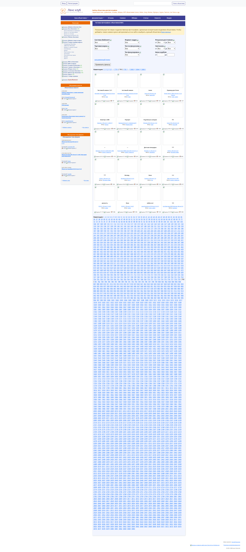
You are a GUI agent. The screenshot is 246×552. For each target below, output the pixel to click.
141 (121, 226)
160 (94, 228)
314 (158, 240)
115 (125, 224)
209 (168, 231)
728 (98, 277)
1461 (103, 351)
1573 (133, 362)
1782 (129, 386)
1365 (141, 339)
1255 (120, 328)
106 (94, 224)
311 (148, 240)
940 (178, 293)
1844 (124, 392)
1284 (154, 330)
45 (117, 219)
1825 (133, 390)
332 (128, 242)
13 (126, 217)
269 (98, 238)
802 (166, 282)
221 (118, 233)
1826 (137, 390)
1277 (124, 330)
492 (121, 256)
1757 (112, 383)
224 (128, 233)
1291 (95, 332)
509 (178, 256)
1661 (150, 372)
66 (169, 219)
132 (182, 224)
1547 (112, 360)
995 (182, 298)
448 (155, 252)
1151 (124, 316)
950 (121, 295)
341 (158, 242)
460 (104, 254)
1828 (146, 390)
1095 (154, 309)
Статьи (145, 18)
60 (154, 219)
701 (98, 275)
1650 (103, 372)
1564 (95, 362)
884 (172, 289)
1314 (103, 335)
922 (118, 293)
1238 (137, 326)
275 (118, 238)
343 (165, 242)
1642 (158, 369)
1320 (129, 335)
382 (115, 247)
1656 (129, 372)
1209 (103, 323)
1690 (95, 376)
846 (135, 286)
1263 (154, 328)
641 (168, 268)
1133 (137, 314)
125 (158, 224)
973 (108, 298)
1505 (112, 356)
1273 (108, 330)
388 (135, 247)
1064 (112, 307)
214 (94, 233)
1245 (167, 326)
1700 (137, 376)
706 (115, 275)
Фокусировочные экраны (70, 55)
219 (111, 233)
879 (155, 289)
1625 (175, 367)
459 (101, 254)
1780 (120, 386)
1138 (158, 314)
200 (138, 231)
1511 (137, 356)
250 (125, 235)
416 (138, 249)
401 (178, 247)
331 (125, 242)
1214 (124, 323)
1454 (163, 349)
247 (115, 235)
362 (138, 245)
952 (128, 295)
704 (108, 275)
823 (148, 284)
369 (162, 245)
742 (145, 277)
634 (145, 268)
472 (145, 254)
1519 (171, 356)
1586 (99, 365)
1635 (129, 369)
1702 (146, 376)
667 (165, 270)
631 (135, 268)
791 (129, 282)
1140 (167, 314)
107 (98, 224)
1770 (167, 383)
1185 (179, 319)
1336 (108, 337)
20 (144, 217)
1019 (99, 302)
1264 (158, 328)
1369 (158, 339)
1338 (116, 337)
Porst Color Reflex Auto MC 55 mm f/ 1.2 (127, 150)
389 (138, 247)
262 (165, 235)
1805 (137, 388)
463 (115, 254)
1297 (120, 332)
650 (108, 270)
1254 (116, 328)
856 (168, 286)
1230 (103, 326)
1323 (141, 335)
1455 (167, 349)
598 (115, 265)
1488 (129, 353)
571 (115, 263)
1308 (167, 332)
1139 (163, 314)
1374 (179, 339)
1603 (171, 365)
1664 (163, 372)
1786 (146, 386)
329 (118, 242)
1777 (108, 386)
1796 (99, 388)
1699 (133, 376)
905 (152, 291)
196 (125, 231)
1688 (175, 374)
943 (98, 295)
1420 (108, 346)
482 (178, 254)
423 (162, 249)
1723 (146, 379)
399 (172, 247)
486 (101, 256)
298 (104, 240)
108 (101, 224)
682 (125, 272)
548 (128, 261)
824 (152, 284)
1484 (112, 353)
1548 (116, 360)
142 (125, 226)
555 (152, 261)
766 (135, 279)
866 (111, 289)
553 (145, 261)
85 (127, 222)
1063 (108, 307)
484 (94, 256)
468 (131, 254)
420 (152, 249)
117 (131, 224)
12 (124, 217)
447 (152, 252)
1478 (175, 351)
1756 (108, 383)
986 (152, 298)
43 (112, 219)
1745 (150, 381)
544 (115, 261)
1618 (146, 367)
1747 (158, 381)
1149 (116, 316)
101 (168, 222)
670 (175, 270)
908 (162, 291)
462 (111, 254)
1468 (133, 351)
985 (148, 298)
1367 (150, 339)
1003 (121, 300)
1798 (108, 388)
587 (168, 263)
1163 (175, 316)
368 (158, 245)
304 (125, 240)
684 (131, 272)
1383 (129, 342)
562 (175, 261)
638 (158, 268)
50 (129, 219)
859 (178, 286)
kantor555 (152, 95)
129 (172, 224)
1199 (150, 321)
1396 (95, 344)
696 (172, 272)
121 (145, 224)
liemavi (106, 124)
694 (165, 272)
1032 (154, 302)
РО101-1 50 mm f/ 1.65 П (105, 206)
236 (168, 233)
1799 (112, 388)
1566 (103, 362)
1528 (120, 358)
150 (152, 226)
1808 (150, 388)
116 (128, 224)
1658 (137, 372)
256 (145, 235)
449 (158, 252)
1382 (124, 342)
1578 (154, 362)
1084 (108, 309)
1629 (103, 369)
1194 (129, 321)
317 (168, 240)
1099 (171, 309)
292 (175, 238)
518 (118, 259)
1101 (179, 309)
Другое (66, 58)
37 (97, 219)
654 (121, 270)
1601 (163, 365)
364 (145, 245)
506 (168, 256)
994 (178, 298)
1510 (133, 356)
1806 (141, 388)
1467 (129, 351)
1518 (167, 356)
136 (104, 226)
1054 (158, 305)
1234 (120, 326)
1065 (116, 307)
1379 (112, 342)
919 (108, 293)
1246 (171, 326)
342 (162, 242)
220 (115, 233)
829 (168, 284)
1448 (137, 349)
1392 (167, 342)
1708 (171, 376)
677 (108, 272)
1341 (129, 337)
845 (131, 286)
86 (129, 222)
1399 (108, 344)
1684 (158, 374)
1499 (175, 353)
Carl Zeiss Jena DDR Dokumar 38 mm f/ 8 (173, 206)
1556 (150, 360)
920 (111, 293)
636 (152, 268)
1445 (124, 349)
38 (99, 219)
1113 (141, 312)
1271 (99, 330)
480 (172, 254)
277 (125, 238)
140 (118, 226)
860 (182, 286)
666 (162, 270)
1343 (137, 337)
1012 (159, 300)
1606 (95, 367)
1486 (120, 353)
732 (111, 277)
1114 (146, 312)
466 (125, 254)
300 (111, 240)
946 (108, 295)
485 (98, 256)
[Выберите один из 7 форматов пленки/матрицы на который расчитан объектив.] (137, 40)
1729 (171, 379)
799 (156, 282)
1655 (124, 372)
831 (175, 284)
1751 (175, 381)
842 (121, 286)
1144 (95, 316)
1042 (108, 305)
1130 (124, 314)
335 (138, 242)
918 (104, 293)
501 (152, 256)
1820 (112, 390)
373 (175, 245)
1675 (120, 374)
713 (138, 275)
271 (104, 238)
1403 (124, 344)
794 (139, 282)
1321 (133, 335)
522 (131, 259)
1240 (146, 326)
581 (148, 263)
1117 (158, 312)
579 (141, 263)
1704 (154, 376)
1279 (133, 330)
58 (149, 219)
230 (148, 233)
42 (109, 219)
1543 (95, 360)
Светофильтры (67, 48)
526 (145, 259)
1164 (179, 316)
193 (115, 231)
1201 (158, 321)
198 (131, 231)
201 (141, 231)
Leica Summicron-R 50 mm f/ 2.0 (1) (150, 206)
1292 (99, 332)
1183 (171, 319)
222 (121, 233)
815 (121, 284)
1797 (103, 388)
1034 (163, 302)
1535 (150, 358)
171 (131, 228)
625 (115, 268)
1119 (167, 312)
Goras (69, 161)
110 (108, 224)
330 (121, 242)
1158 (154, 316)
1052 (150, 305)
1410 (154, 344)
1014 (168, 300)
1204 (171, 321)
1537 (158, 358)
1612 (120, 367)
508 (175, 256)
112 (115, 224)
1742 (137, 381)
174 (141, 228)
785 (109, 282)
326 (108, 242)
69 (177, 219)
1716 (116, 379)
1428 (141, 346)
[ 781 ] (125, 69)
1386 (141, 342)
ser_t (129, 180)
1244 (163, 326)
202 (145, 231)
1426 (133, 346)
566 (98, 263)
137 (108, 226)
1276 (120, 330)
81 (117, 222)
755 (98, 279)
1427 (137, 346)
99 (162, 222)
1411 (158, 344)
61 (157, 219)
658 (135, 270)
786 (112, 282)
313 (155, 240)
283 (145, 238)
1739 (124, 381)
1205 (175, 321)
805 (176, 282)
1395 (179, 342)
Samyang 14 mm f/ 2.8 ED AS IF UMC (105, 150)
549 (131, 261)
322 (94, 242)
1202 (163, 321)
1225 (171, 323)
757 (104, 279)
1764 (141, 383)
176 (148, 228)
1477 (171, 351)
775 (165, 279)
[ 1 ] (104, 69)
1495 (158, 353)
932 (152, 293)
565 (94, 263)
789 (122, 282)
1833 (167, 390)
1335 (103, 337)
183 (172, 228)
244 (104, 235)
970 (98, 298)
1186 (95, 321)
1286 (163, 330)
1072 (146, 307)
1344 (141, 337)
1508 (124, 356)
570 (111, 263)
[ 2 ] (107, 69)
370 (165, 245)
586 (165, 263)
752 (178, 277)
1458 (179, 349)
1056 (167, 305)
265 (175, 235)
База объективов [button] (80, 18)
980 (131, 298)
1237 (133, 326)
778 (175, 279)
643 (175, 268)
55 (142, 219)
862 (98, 289)
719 (158, 275)
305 (128, 240)
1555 (146, 360)
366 (152, 245)
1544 (99, 360)
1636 (133, 369)
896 (121, 291)
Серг (66, 108)
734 (118, 277)
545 (118, 261)
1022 (112, 302)
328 (115, 242)
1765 (146, 383)
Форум (169, 18)
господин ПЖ (71, 146)
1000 (108, 300)
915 (94, 293)
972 (104, 298)
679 (115, 272)
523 (135, 259)
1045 (120, 305)
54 (139, 219)
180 (162, 228)
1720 (133, 379)
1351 (171, 337)
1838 (99, 392)
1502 (99, 356)
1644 (167, 369)
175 (145, 228)
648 (101, 270)
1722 (141, 379)
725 (178, 275)
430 (94, 252)
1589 (112, 365)
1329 (167, 335)
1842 (116, 392)
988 (158, 298)
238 (175, 233)
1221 (154, 323)
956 (141, 295)
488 (108, 256)
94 (149, 222)
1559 (163, 360)
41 (107, 219)
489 (111, 256)
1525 (108, 358)
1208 (99, 323)
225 (131, 233)
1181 (163, 319)
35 (181, 217)
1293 (103, 332)
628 (125, 268)
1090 (133, 309)
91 (142, 222)
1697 (124, 376)
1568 (112, 362)
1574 (137, 362)
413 (128, 249)
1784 (137, 386)
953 (131, 295)
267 (182, 235)
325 (104, 242)
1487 (124, 353)
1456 (171, 349)
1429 (146, 346)
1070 (137, 307)
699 (182, 272)
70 (179, 219)
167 (118, 228)
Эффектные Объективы (69, 45)
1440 (103, 349)
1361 (124, 339)
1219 (146, 323)
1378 (108, 342)
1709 (175, 376)
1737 (116, 381)
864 (104, 289)
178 (155, 228)
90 (139, 222)
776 (168, 279)
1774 (95, 386)
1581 (167, 362)
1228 (95, 326)
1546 (108, 360)
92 (144, 222)
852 (155, 286)
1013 (163, 300)
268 (94, 238)
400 (175, 247)
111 (111, 224)
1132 (133, 314)
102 (171, 222)
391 (145, 247)
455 (178, 252)
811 (108, 284)
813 (115, 284)
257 (148, 235)
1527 (116, 358)
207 (162, 231)
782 (99, 282)
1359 (116, 339)
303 (121, 240)
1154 (137, 316)
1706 (163, 376)
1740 (129, 381)
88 (134, 222)
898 (128, 291)
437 (118, 252)
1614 (129, 367)
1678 (133, 374)
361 (135, 245)
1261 (146, 328)
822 (145, 284)
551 (138, 261)
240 (182, 233)
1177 (146, 319)
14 (129, 217)
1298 (124, 332)
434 (108, 252)
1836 (179, 390)
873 (135, 289)
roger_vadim (175, 96)
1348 (158, 337)
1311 (179, 332)
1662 (154, 372)
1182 (167, 319)
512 (98, 259)
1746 (154, 381)
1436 (175, 346)
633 (141, 268)
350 (98, 245)
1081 (95, 309)
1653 (116, 372)
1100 (175, 309)
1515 (154, 356)
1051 (146, 305)
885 (175, 289)
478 (165, 254)
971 (101, 298)
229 (145, 233)
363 (141, 245)
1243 (158, 326)
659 (138, 270)
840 (115, 286)
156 (172, 226)
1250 (99, 328)
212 (178, 231)
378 (101, 247)
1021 (108, 302)
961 (158, 295)
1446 (129, 349)
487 (104, 256)
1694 (112, 376)
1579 (158, 362)
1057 (171, 305)
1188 (103, 321)
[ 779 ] (116, 69)
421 (155, 249)
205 (155, 231)
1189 (108, 321)
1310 (175, 332)
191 (108, 231)
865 (108, 289)
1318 (120, 335)
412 (125, 249)
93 (147, 222)
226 (135, 233)
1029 (141, 302)
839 (111, 286)
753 (182, 277)
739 (135, 277)
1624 (171, 367)
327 (111, 242)
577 (135, 263)
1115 (150, 312)
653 (118, 270)
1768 (158, 383)
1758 (116, 383)
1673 (112, 374)
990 (165, 298)
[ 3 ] (110, 69)
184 (175, 228)
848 (141, 286)
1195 (133, 321)
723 (172, 275)
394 (155, 247)
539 (98, 261)
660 (141, 270)
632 (138, 268)
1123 (95, 314)
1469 (137, 351)
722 (168, 275)
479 (168, 254)
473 (148, 254)
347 (178, 242)
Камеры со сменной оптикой (70, 47)
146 (138, 226)
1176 (141, 319)
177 (152, 228)
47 (122, 219)
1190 (112, 321)
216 (101, 233)
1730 (175, 379)
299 (108, 240)
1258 (133, 328)
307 (135, 240)
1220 (150, 323)
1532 (137, 358)
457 (94, 254)
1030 (146, 302)
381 (111, 247)
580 (145, 263)
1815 (179, 388)
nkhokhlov (152, 152)
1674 (116, 374)
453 (172, 252)
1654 (120, 372)
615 (172, 265)
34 (179, 217)
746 (158, 277)
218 (108, 233)
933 (155, 293)
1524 (103, 358)
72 (94, 222)
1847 (137, 392)
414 (131, 249)
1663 (158, 372)
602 (128, 265)
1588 (108, 365)
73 (97, 222)
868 (118, 289)
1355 (99, 339)
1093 (146, 309)
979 (128, 298)
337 (145, 242)
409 (115, 249)
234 (162, 233)
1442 (112, 349)
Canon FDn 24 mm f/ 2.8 (173, 123)
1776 (103, 386)
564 (182, 261)
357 (121, 245)
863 (101, 289)
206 (158, 231)
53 (137, 219)
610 (155, 265)
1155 (141, 316)
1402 (120, 344)
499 (145, 256)
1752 (179, 381)
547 (125, 261)
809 (101, 284)
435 (111, 252)
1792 (171, 386)
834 (94, 286)
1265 (163, 328)
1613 (124, 367)
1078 (171, 307)
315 (162, 240)
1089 (129, 309)
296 (98, 240)
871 (128, 289)
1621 (158, 367)
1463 (112, 351)
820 (138, 284)
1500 (179, 353)
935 (162, 293)
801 (163, 282)
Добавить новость (67, 127)
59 (152, 219)
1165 (95, 319)
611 (158, 265)
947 (111, 295)
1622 (163, 367)
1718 (124, 379)
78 (109, 222)
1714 (108, 379)
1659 (141, 372)
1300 (133, 332)
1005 (129, 300)
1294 (108, 332)
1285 (158, 330)
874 (138, 289)
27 (161, 217)
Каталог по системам (69, 33)
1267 (171, 328)
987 (155, 298)
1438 (95, 349)
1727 (163, 379)
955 (138, 295)
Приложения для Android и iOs (71, 35)
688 (145, 272)
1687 (171, 374)
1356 (103, 339)
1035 (167, 302)
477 (162, 254)
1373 (175, 339)
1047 (129, 305)
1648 (95, 372)
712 (135, 275)
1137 (154, 314)
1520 (175, 356)
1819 (108, 390)
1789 (158, 386)
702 (101, 275)
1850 (150, 392)
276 (121, 238)
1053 (154, 305)
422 (158, 249)
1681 (146, 374)
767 (138, 279)
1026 (129, 302)
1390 (158, 342)
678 (111, 272)
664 (155, 270)
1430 (150, 346)
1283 (150, 330)
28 (164, 217)
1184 (175, 319)
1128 (116, 314)
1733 (99, 381)
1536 (154, 358)
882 (165, 289)
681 (121, 272)
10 (119, 217)
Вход (64, 3)
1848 (141, 392)
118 (135, 224)
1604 (175, 365)
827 (162, 284)
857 (172, 286)
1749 (167, 381)
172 (135, 228)
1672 (108, 374)
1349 (163, 337)
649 (104, 270)
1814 (175, 388)
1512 (141, 356)
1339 (120, 337)
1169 (112, 319)
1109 (124, 312)
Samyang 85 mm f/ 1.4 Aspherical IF (127, 123)
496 (135, 256)
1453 (158, 349)
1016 (176, 300)
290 (168, 238)
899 (131, 291)
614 (168, 265)
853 (158, 286)
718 (155, 275)
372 (172, 245)
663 (152, 270)
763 (125, 279)
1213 (120, 323)
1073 (150, 307)
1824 (129, 390)
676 (104, 272)
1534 (146, 358)
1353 (179, 337)
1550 (124, 360)
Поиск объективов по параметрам (72, 30)
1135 (146, 314)
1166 (99, 319)
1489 (133, 353)
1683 (154, 374)
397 (165, 247)
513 (101, 259)
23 (151, 217)
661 (145, 270)
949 (118, 295)
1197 (141, 321)
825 (155, 284)
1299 (129, 332)
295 (94, 240)
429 (182, 249)
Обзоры (134, 18)
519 (121, 259)
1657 (133, 372)
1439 (99, 349)
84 (124, 222)
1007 (138, 300)
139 (115, 226)
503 (158, 256)
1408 (146, 344)
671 (178, 270)
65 (167, 219)
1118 (163, 312)
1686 (167, 374)
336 (141, 242)
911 (172, 291)
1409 (150, 344)
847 (138, 286)
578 (138, 263)
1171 (120, 319)
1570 (120, 362)
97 (157, 222)
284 (148, 238)
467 (128, 254)
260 (158, 235)
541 (104, 261)
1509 (129, 356)
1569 (116, 362)
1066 (120, 307)
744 (152, 277)
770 (148, 279)
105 (181, 222)
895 (118, 291)
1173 (129, 319)
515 (108, 259)
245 (108, 235)
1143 (179, 314)
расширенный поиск (102, 60)
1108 (120, 312)
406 (104, 249)
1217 (137, 323)
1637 (137, 369)
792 (132, 282)
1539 (167, 358)
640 (165, 268)
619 (94, 268)
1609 (108, 367)
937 (168, 293)
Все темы (86, 180)
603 (131, 265)
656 (128, 270)
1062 (103, 307)
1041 (103, 305)
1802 (124, 388)
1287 (167, 330)
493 (125, 256)
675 (101, 272)
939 (175, 293)
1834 (171, 390)
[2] (63, 143)
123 (152, 224)
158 (178, 226)
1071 (141, 307)
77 (107, 222)
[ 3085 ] (143, 69)
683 (128, 272)
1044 (116, 305)
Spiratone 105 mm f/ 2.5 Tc (127, 178)
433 (104, 252)
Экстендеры (67, 53)
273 (111, 238)
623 (108, 268)
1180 (158, 319)
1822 (120, 390)
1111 (133, 312)
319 (175, 240)
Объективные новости (71, 88)
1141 (171, 314)
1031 (150, 302)
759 (111, 279)
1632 (116, 369)
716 (148, 275)
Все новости (86, 127)
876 (145, 289)
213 (182, 231)
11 (121, 217)
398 (168, 247)
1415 (175, 344)
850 (148, 286)
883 (168, 289)
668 (168, 270)
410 (118, 249)
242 (98, 235)
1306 (158, 332)
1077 (167, 307)
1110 (129, 312)
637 (155, 268)
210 (172, 231)
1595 (137, 365)
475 (155, 254)
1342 (133, 337)
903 (145, 291)
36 (94, 219)
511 (94, 259)
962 (162, 295)
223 (125, 233)
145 (135, 226)
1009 (146, 300)
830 (172, 284)
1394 (175, 342)
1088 (124, 309)
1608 (103, 367)
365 (148, 245)
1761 (129, 383)
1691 (99, 376)
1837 (95, 392)
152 (158, 226)
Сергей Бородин (69, 121)
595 (104, 265)
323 (98, 242)
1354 (95, 339)
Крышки (66, 56)
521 (128, 259)
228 (141, 233)
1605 (179, 365)
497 (138, 256)
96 (154, 222)
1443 (116, 349)
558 (162, 261)
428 (178, 249)
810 (104, 284)
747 (162, 277)
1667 (175, 372)
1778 (112, 386)
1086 (116, 309)
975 (115, 298)
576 (131, 263)
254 (138, 235)
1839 (103, 392)
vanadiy (69, 174)
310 (145, 240)
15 (131, 217)
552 (141, 261)
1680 (141, 374)
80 (114, 222)
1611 (116, 367)
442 (135, 252)
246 (111, 235)
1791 (167, 386)
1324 (146, 335)
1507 (120, 356)
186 (182, 228)
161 (98, 228)
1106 (112, 312)
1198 (146, 321)
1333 (95, 337)
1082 (99, 309)
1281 (141, 330)
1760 (124, 383)
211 (175, 231)
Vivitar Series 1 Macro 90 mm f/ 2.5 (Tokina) (173, 94)
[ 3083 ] (132, 69)
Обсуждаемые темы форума (71, 137)
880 (158, 289)
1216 (133, 323)
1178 (150, 319)
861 (94, 289)
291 (172, 238)
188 (98, 231)
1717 (120, 379)
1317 (116, 335)
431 (98, 252)
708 (121, 275)
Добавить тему (66, 180)
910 (168, 291)
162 (101, 228)
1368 (154, 339)
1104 (103, 312)
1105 (108, 312)
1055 (163, 305)
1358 (112, 339)
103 (174, 222)
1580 (163, 362)
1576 (146, 362)
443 (138, 252)
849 (145, 286)
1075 (158, 307)
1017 (180, 300)
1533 (141, 358)
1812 (167, 388)
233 (158, 233)
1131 (129, 314)
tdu (152, 180)
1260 (141, 328)
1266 (167, 328)
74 (99, 222)
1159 (158, 316)
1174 (133, 319)
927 (135, 293)
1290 (179, 330)
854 (162, 286)
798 (152, 282)
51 (132, 219)
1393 (171, 342)
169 (125, 228)
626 (118, 268)
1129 (120, 314)
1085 (112, 309)
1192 (120, 321)
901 (138, 291)
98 (159, 222)
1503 (103, 356)
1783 (133, 386)
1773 (179, 383)
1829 (150, 390)
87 (132, 222)
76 (104, 222)
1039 (95, 305)
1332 (179, 335)
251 (128, 235)
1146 (103, 316)
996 (94, 300)
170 (128, 228)
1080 (179, 307)
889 (98, 291)
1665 (167, 372)
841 (118, 286)
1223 (163, 323)
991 (168, 298)
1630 (108, 369)
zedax (106, 208)
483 (182, 254)
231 (152, 233)
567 (101, 263)
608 (148, 265)
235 (165, 233)
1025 (124, 302)
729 (101, 277)
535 (175, 259)
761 (118, 279)
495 (131, 256)
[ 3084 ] (137, 69)
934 (158, 293)
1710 (179, 376)
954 (135, 295)
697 (175, 272)
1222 (158, 323)
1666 (171, 372)
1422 (116, 346)
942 (94, 295)
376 (94, 247)
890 (101, 291)
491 (118, 256)
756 (101, 279)
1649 (99, 372)
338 (148, 242)
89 (137, 222)
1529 (124, 358)
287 (158, 238)
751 (175, 277)
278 (128, 238)
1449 (141, 349)
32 (174, 217)
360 (131, 245)
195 (121, 231)
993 (175, 298)
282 (141, 238)
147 (141, 226)
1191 (116, 321)
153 (162, 226)
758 (108, 279)
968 (182, 295)
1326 (154, 335)
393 (152, 247)
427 (175, 249)
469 (135, 254)
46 (119, 219)
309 (141, 240)
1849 (146, 392)
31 (171, 217)
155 (168, 226)
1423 (120, 346)
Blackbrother (129, 124)
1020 (103, 302)
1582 (171, 362)
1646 (175, 369)
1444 (120, 349)
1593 (129, 365)
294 (182, 238)
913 (178, 291)
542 (108, 261)
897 (125, 291)
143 (128, 226)
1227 (179, 323)
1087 (120, 309)
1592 (124, 365)
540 (101, 261)
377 (98, 247)
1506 (116, 356)
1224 (167, 323)
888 (94, 291)
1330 (171, 335)
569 (108, 263)
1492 (146, 353)
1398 (103, 344)
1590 (116, 365)
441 (131, 252)
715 (145, 275)
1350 (167, 337)
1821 (116, 390)
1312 (95, 335)
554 (148, 261)
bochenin (174, 208)
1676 (124, 374)
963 (165, 295)
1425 (129, 346)
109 (104, 224)
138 (111, 226)
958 (148, 295)
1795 (95, 388)
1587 (103, 365)
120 (141, 224)
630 (131, 268)
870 (125, 289)
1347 (154, 337)
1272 (103, 330)
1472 (150, 351)
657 (131, 270)
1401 (116, 344)
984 (145, 298)
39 (102, 219)
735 (121, 277)
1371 (167, 339)
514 (104, 259)
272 (108, 238)
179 (158, 228)
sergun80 (174, 124)
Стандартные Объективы (70, 44)
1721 (137, 379)
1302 (141, 332)
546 (121, 261)
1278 (129, 330)
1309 (171, 332)
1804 (133, 388)
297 (101, 240)
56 (144, 219)
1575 (141, 362)
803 (169, 282)
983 (141, 298)
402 (182, 247)
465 (121, 254)
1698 (129, 376)
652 (115, 270)
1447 (133, 349)
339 (152, 242)
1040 (99, 305)
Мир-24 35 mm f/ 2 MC (173, 178)
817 (128, 284)
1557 (154, 360)
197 (128, 231)
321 (182, 240)
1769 (163, 383)
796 (146, 282)
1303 (146, 332)
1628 (99, 369)
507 (172, 256)
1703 (150, 376)
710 (128, 275)
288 (162, 238)
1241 (150, 326)
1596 (141, 365)
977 (121, 298)
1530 (129, 358)
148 (145, 226)
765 (131, 279)
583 (155, 263)
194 (118, 231)
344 (168, 242)
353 (108, 245)
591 (182, 263)
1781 (124, 386)
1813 (171, 388)
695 (168, 272)
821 (141, 284)
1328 (163, 335)
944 (101, 295)
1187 (99, 321)
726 (182, 275)
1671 (103, 374)
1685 (163, 374)
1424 (124, 346)
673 (94, 272)
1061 (99, 307)
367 (155, 245)
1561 (171, 360)
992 (172, 298)
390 (141, 247)
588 (172, 263)
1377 (103, 342)
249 (121, 235)
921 (115, 293)
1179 (154, 319)
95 (152, 222)
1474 (158, 351)
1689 (179, 374)
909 (165, 291)
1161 (167, 316)
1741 (133, 381)
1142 (175, 314)
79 (112, 222)
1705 (158, 376)
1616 (137, 367)
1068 (129, 307)
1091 (137, 309)
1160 (163, 316)
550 (135, 261)
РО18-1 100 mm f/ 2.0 (173, 150)
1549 (120, 360)
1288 (171, 330)
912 (175, 291)
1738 (120, 381)
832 (178, 284)
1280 (137, 330)
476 (158, 254)
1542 (179, 358)
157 (175, 226)
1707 (167, 376)
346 (175, 242)
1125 (103, 314)
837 (104, 286)
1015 (172, 300)
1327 (158, 335)
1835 (175, 390)
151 (155, 226)
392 (148, 247)
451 (165, 252)
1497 (167, 353)
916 (98, 293)
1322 (137, 335)
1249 (95, 328)
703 (104, 275)
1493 (150, 353)
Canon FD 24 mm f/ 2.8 (150, 93)
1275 (116, 330)
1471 (146, 351)
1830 (154, 390)
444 (141, 252)
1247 (175, 326)
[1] (62, 143)
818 (131, 284)
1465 (120, 351)
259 (155, 235)
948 (115, 295)
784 (105, 282)
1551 (129, 360)
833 (182, 284)
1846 (133, 392)
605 (138, 265)
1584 (179, 362)
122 (148, 224)
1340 (124, 337)
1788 (154, 386)
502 (155, 256)
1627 (95, 369)
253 (135, 235)
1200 (154, 321)
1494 (154, 353)
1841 (112, 392)
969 (94, 298)
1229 (99, 326)
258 (152, 235)
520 (125, 259)
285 (152, 238)
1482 (103, 353)
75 (102, 222)
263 (168, 235)
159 (182, 226)
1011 (155, 300)
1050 (141, 305)
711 (131, 275)
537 (182, 259)
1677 (129, 374)
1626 (179, 367)
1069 (133, 307)
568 (104, 263)
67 (172, 219)
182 (168, 228)
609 (152, 265)
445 (145, 252)
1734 (103, 381)
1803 (129, 388)
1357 (108, 339)
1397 (99, 344)
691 (155, 272)
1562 (175, 360)
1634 (124, 369)
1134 (141, 314)
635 (148, 268)
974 (111, 298)
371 (168, 245)
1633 (120, 369)
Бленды (65, 50)
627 (121, 268)
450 (162, 252)
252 (131, 235)
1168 (108, 319)
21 (146, 217)
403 (94, 249)
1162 (171, 316)
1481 (99, 353)
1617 (141, 367)
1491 (141, 353)
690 (152, 272)
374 (178, 245)
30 (169, 217)
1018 (95, 302)
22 (149, 217)
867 (115, 289)
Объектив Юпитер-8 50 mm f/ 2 (70, 141)
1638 (141, 369)
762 (121, 279)
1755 (103, 383)
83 (122, 222)
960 (155, 295)
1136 (150, 314)
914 (182, 291)
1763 (137, 383)
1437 (179, 346)
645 (182, 268)
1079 (175, 307)
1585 (95, 365)
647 (98, 270)
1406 (137, 344)
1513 (146, 356)
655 (125, 270)
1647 (179, 369)
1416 (179, 344)
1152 (129, 316)
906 (155, 291)
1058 (175, 305)
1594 (133, 365)
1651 (108, 372)
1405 (133, 344)
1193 (124, 321)
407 (108, 249)
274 (115, 238)
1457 (175, 349)
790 (126, 282)
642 (172, 268)
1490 (137, 353)
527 (148, 259)
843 (125, 286)
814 (118, 284)
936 (165, 293)
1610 (112, 367)
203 (148, 231)
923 (121, 293)
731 (108, 277)
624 (111, 268)
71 (182, 219)
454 (175, 252)
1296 (116, 332)
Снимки (122, 18)
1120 (171, 312)
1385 (137, 342)
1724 (150, 379)
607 (145, 265)
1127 (112, 314)
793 (136, 282)
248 (118, 235)
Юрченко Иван (175, 152)
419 (148, 249)
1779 (116, 386)
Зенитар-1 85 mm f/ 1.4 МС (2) (104, 123)
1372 (171, 339)
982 (138, 298)
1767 (154, 383)
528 (152, 259)
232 (155, 233)
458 (98, 254)
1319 (124, 335)
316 (165, 240)
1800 (116, 388)
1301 (137, 332)
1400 (112, 344)
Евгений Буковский (70, 97)
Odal (106, 96)
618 (182, 265)
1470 (141, 351)
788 (119, 282)
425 (168, 249)
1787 (150, 386)
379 (104, 247)
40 (104, 219)
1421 (112, 346)
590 (178, 263)
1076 (163, 307)
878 (152, 289)
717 (152, 275)
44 (114, 219)
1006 (134, 300)
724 (175, 275)
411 (121, 249)
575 (128, 263)
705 (111, 275)
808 (98, 284)
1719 (129, 379)
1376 (99, 342)
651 (111, 270)
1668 (179, 372)
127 (165, 224)
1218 (141, 323)
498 (141, 256)
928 (138, 293)
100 (164, 222)
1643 (163, 369)
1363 (133, 339)
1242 (154, 326)
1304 (150, 332)
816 (125, 284)
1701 (141, 376)
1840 (108, 392)
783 (102, 282)
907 (158, 291)
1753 (95, 383)
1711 (95, 379)
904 (148, 291)
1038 (179, 302)
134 (98, 226)
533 (168, 259)
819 (135, 284)
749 (168, 277)
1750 (171, 381)
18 (139, 217)
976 (118, 298)
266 (178, 235)
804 (173, 282)
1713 (103, 379)
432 (101, 252)
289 (165, 238)
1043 (112, 305)
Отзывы (111, 18)
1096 (158, 309)
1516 (158, 356)
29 (166, 217)
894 (115, 291)
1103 (99, 312)
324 (101, 242)
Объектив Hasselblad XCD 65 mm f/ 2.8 (72, 169)
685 (135, 272)
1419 (103, 346)
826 (158, 284)
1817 (99, 390)
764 (128, 279)
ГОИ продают (65, 105)
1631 (112, 369)
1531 (133, 358)
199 (135, 231)
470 (138, 254)
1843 (120, 392)
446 (148, 252)
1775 (99, 386)
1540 (171, 358)
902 (141, 291)
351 (101, 245)
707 (118, 275)
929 (141, 293)
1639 (146, 369)
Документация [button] (97, 18)
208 (165, 231)
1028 (137, 302)
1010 (151, 300)
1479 (179, 351)
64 (164, 219)
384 (121, 247)
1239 (141, 326)
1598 (150, 365)
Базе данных (166, 32)
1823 (124, 390)
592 (94, 265)
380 (108, 247)
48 (124, 219)
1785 (141, 386)
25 (156, 217)
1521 (179, 356)
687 (141, 272)
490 (115, 256)
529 (155, 259)
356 (118, 245)
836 (101, 286)
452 (168, 252)
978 (125, 298)
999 (104, 300)
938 (172, 293)
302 (118, 240)
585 (162, 263)
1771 (171, 383)
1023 (116, 302)
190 (104, 231)
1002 (117, 300)
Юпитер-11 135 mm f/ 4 (150, 150)
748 (165, 277)
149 (148, 226)
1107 (116, 312)
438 (121, 252)
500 (148, 256)
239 (178, 233)
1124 (99, 314)
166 (115, 228)
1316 (112, 335)
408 (111, 249)
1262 (150, 328)
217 (104, 233)
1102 (95, 312)
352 (104, 245)
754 (94, 279)
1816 (95, 390)
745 (155, 277)
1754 (99, 383)
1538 (163, 358)
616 (175, 265)
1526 (112, 358)
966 (175, 295)
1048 (133, 305)
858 (175, 286)
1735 (108, 381)
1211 (112, 323)
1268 (175, 328)
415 (135, 249)
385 (125, 247)
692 (158, 272)
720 (162, 275)
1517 (163, 356)
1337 (112, 337)
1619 (150, 367)
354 (111, 245)
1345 (146, 337)
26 (159, 217)
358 (125, 245)
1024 (120, 302)
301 (115, 240)
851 (152, 286)
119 (138, 224)
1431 (154, 346)
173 (138, 228)
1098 (167, 309)
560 (168, 261)
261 (162, 235)
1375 (95, 342)
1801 (120, 388)
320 (178, 240)
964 (168, 295)
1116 (154, 312)
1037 (175, 302)
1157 (150, 316)
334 (135, 242)
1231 (108, 326)
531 (162, 259)
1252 (108, 328)
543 (111, 261)
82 (119, 222)
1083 (103, 309)
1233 (116, 326)
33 (176, 217)
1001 (113, 300)
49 (127, 219)
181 (165, 228)
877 (148, 289)
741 (141, 277)
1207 (95, 323)
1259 (137, 328)
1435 (171, 346)
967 (178, 295)
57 (147, 219)
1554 (141, 360)
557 (158, 261)
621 (101, 268)
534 (172, 259)
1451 (150, 349)
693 (162, 272)
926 (131, 293)
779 (178, 279)
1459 (95, 351)
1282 (146, 330)
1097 (163, 309)
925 (128, 293)
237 (172, 233)
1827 (141, 390)
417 (141, 249)
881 (162, 289)
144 (131, 226)
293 (178, 238)
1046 (124, 305)
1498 (171, 353)
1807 (146, 388)
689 (148, 272)
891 (104, 291)
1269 (179, 328)
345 (172, 242)
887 (182, 289)
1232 (112, 326)
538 (94, 261)
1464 (116, 351)
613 (165, 265)
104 (178, 222)
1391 (163, 342)
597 (111, 265)
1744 (146, 381)
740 (138, 277)
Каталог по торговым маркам (71, 32)
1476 (167, 351)
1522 (95, 358)
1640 (150, 369)
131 (178, 224)
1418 (99, 346)
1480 (95, 353)
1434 (167, 346)
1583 (175, 362)
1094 (150, 309)
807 (94, 284)
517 (115, 259)
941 (182, 293)
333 (131, 242)
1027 (133, 302)
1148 (112, 316)
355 (115, 245)
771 (152, 279)
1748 (163, 381)
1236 (129, 326)
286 (155, 238)
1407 (141, 344)
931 (148, 293)
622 (104, 268)
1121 (175, 312)
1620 (154, 367)
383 (118, 247)
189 (101, 231)
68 (174, 219)
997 (98, 300)
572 (118, 263)
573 (121, 263)
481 (175, 254)
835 (98, 286)
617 (178, 265)
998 (101, 300)
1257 (129, 328)
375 (182, 245)
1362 (129, 339)
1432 (158, 346)
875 (141, 289)
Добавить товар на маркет (75, 40)
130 (175, 224)
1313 (99, 335)
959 (152, 295)
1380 (116, 342)
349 (94, 245)
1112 (137, 312)
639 (162, 268)
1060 (95, 307)
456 (182, 252)
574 (125, 263)
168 (121, 228)
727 (94, 277)
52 (134, 219)
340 (155, 242)
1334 (99, 337)
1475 (163, 351)
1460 (99, 351)
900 (135, 291)
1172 (124, 319)
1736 (112, 381)
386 (128, 247)
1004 (125, 300)
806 (179, 282)
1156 (146, 316)
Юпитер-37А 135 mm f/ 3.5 (150, 123)
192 (111, 231)
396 (162, 247)
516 (111, 259)
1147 (108, 316)
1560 (167, 360)
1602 (167, 365)
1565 (99, 362)
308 (138, 240)
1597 (146, 365)
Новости (158, 18)
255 (141, 235)
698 (178, 272)
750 (172, 277)
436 (115, 252)
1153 (133, 316)
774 (162, 279)
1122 (179, 312)
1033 (158, 302)
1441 (108, 349)
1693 (108, 376)
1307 (163, 332)
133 (94, 226)
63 (162, 219)
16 (134, 217)
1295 (112, 332)
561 (172, 261)
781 (95, 282)
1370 (163, 339)
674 (98, 272)
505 (165, 256)
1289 (175, 330)
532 (165, 259)
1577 (150, 362)
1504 (108, 356)
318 (172, 240)
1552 (133, 360)
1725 (154, 379)
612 (162, 265)
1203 (167, 321)
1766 (150, 383)
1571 (124, 362)
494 (128, 256)
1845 (129, 392)
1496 (163, 353)
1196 (137, 321)
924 (125, 293)
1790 (163, 386)
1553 (137, 360)
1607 (99, 367)
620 (98, 268)
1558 (158, 360)
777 (172, 279)
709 (125, 275)
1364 (137, 339)
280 (135, 238)
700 (94, 275)
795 (142, 282)
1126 (108, 314)
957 (145, 295)
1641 (154, 369)
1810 (158, 388)
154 (165, 226)
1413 (167, 344)
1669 (95, 374)
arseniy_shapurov (106, 152)
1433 (163, 346)
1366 (146, 339)
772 (155, 279)
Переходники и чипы (69, 52)
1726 (158, 379)
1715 (112, 379)
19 (141, 217)
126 (162, 224)
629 (128, 268)
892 (108, 291)
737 (128, 277)
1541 (175, 358)
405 (101, 249)
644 (178, 268)
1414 (171, 344)
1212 (116, 323)
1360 (120, 339)
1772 (175, 383)
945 (104, 295)
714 (141, 275)
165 (111, 228)
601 (125, 265)
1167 (103, 319)
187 (94, 231)
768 (141, 279)
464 (118, 254)
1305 (154, 332)
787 (115, 282)
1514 (150, 356)
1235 (124, 326)
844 (128, 286)
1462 (108, 351)
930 (145, 293)
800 (159, 282)
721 (165, 275)
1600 (158, 365)
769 (145, 279)
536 (178, 259)
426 (172, 249)
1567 (108, 362)
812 (111, 284)
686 (138, 272)
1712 (99, 379)
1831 (158, 390)
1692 (103, 376)
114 (121, 224)
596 (108, 265)
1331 (175, 335)
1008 (142, 300)
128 (168, 224)
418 (145, 249)
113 (118, 224)
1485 (116, 353)
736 (125, 277)
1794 (179, 386)
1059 (179, 305)
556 (155, 261)
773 (158, 279)
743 (148, 277)
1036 (171, 302)
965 (172, 295)
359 (128, 245)
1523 (99, 358)
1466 (124, 351)
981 (135, 298)
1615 (133, 367)
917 (101, 293)
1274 (112, 330)
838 (108, 286)
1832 (163, 390)
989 (162, 298)
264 (172, 235)
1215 (129, 323)
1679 (137, 374)
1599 (154, 365)
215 (98, 233)
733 (115, 277)
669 (172, 270)
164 (108, 228)
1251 (103, 328)
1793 (175, 386)
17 (136, 217)
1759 (120, 383)
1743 (141, 381)
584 (158, 263)
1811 (163, 388)
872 (131, 289)
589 (175, 263)
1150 (120, 316)
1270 (95, 330)
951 (125, 295)
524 (138, 259)
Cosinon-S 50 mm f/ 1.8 (150, 178)
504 (162, 256)
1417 (95, 346)
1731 (179, 379)
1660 (146, 372)
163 (104, 228)
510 (182, 256)
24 (154, 217)
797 (149, 282)
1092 (141, 309)
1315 (108, 335)
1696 (120, 376)
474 (152, 254)
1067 (124, 307)
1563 (179, 360)
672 (182, 270)
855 (165, 286)
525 (141, 259)
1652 (112, 372)
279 (131, 238)
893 (111, 291)
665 (158, 270)
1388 (150, 342)
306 (131, 240)
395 (158, 247)
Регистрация (73, 3)
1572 (129, 362)
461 (108, 254)
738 (131, 277)
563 (178, 261)
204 (152, 231)
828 (165, 284)
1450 (146, 349)
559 (165, 261)
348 (182, 242)
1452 (154, 349)
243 (101, 235)
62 (159, 219)
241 (94, 235)
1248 (179, 326)
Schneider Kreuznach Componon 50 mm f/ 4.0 (105, 94)
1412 (163, 344)
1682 (150, 374)
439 (125, 252)
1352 (175, 337)
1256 (124, 328)
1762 (133, 383)
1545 (103, 360)
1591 (120, 365)
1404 (129, 344)
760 (115, 279)
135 (101, 226)
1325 (150, 335)
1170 (116, 319)
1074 (154, 307)
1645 (171, 369)
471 (141, 254)
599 (118, 265)
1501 (95, 356)
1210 (108, 323)
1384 (133, 342)
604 (135, 265)
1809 (154, 388)
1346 (150, 337)
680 (118, 272)
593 (98, 265)
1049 (137, 305)
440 (128, 252)
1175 (137, 319)
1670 (99, 374)
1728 (167, 379)
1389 (154, 342)
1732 (95, 381)
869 (121, 289)
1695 (116, 376)
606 (141, 265)
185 (178, 228)
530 (158, 259)
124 (155, 224)
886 (178, 289)
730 (104, 277)
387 (131, 247)
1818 (103, 390)
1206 (179, 321)
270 (101, 238)
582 (152, 263)
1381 (120, 342)
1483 (108, 353)
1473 (154, 351)
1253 (112, 328)
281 (138, 238)
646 (94, 270)
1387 (146, 342)
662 (148, 270)
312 (152, 240)
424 (165, 249)
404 (98, 249)
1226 (175, 323)
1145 (99, 316)
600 (121, 265)
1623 (167, 367)
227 (138, 233)
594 (101, 265)
